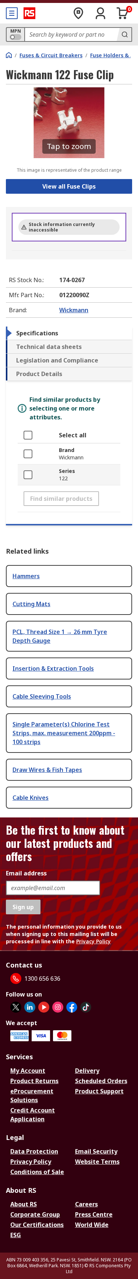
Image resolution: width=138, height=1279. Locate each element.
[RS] (29, 13)
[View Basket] (122, 13)
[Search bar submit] (124, 34)
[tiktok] (85, 1007)
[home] (9, 55)
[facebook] (71, 1007)
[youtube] (43, 1007)
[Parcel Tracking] (78, 13)
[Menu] (12, 13)
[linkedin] (29, 1007)
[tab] (69, 333)
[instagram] (57, 1007)
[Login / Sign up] (100, 13)
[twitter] (15, 1007)
